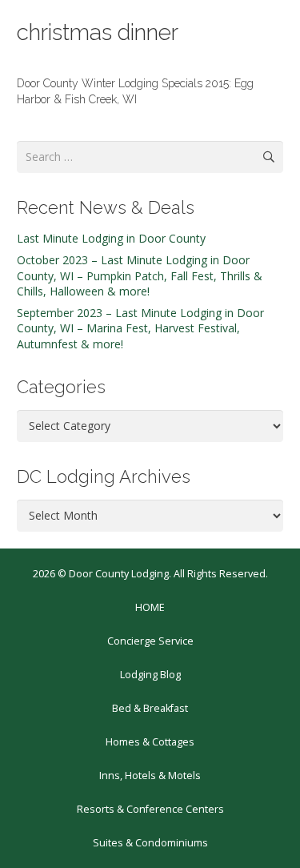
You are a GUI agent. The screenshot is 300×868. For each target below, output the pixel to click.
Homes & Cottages (150, 742)
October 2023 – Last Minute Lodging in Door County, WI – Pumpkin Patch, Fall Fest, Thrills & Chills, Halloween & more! (139, 275)
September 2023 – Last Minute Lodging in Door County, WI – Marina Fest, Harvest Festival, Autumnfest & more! (140, 328)
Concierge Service (150, 641)
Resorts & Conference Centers (150, 809)
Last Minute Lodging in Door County (111, 238)
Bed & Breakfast (150, 708)
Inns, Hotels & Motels (150, 775)
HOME (150, 607)
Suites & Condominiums (150, 843)
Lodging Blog (150, 674)
